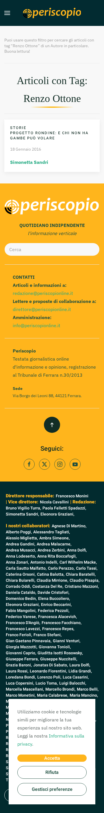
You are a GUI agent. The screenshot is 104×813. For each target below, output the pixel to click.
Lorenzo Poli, (49, 677)
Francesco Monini (72, 496)
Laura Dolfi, (79, 665)
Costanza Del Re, (47, 586)
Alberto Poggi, (19, 532)
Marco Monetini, (21, 695)
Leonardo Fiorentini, (48, 671)
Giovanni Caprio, (21, 653)
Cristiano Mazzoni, (82, 586)
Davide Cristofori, (53, 593)
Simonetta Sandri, (22, 514)
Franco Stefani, (48, 635)
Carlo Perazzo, (61, 568)
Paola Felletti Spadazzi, (64, 508)
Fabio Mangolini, (21, 611)
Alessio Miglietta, (22, 538)
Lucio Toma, (47, 683)
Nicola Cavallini (54, 502)
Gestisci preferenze (52, 789)
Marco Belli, (88, 689)
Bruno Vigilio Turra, (23, 508)
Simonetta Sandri (29, 162)
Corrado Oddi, (18, 586)
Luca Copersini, (20, 683)
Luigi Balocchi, (72, 683)
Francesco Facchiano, (61, 623)
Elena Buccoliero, (54, 599)
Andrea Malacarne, (54, 544)
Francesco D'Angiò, (23, 623)
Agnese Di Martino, (69, 526)
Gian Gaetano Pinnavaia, (28, 641)
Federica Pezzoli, (53, 611)
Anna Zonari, (17, 562)
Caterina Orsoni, (21, 574)
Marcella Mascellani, (25, 689)
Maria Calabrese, (52, 695)
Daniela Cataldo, (21, 593)
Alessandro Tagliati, (51, 532)
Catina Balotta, (50, 574)
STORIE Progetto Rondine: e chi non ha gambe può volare (49, 133)
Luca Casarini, (76, 677)
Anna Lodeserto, (21, 556)
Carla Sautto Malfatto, (26, 568)
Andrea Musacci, (21, 550)
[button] (7, 13)
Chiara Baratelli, (81, 574)
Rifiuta (52, 772)
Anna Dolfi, (77, 550)
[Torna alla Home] (52, 13)
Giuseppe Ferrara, (22, 659)
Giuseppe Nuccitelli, (58, 659)
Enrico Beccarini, (56, 605)
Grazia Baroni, (19, 665)
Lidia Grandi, (80, 671)
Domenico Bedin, (21, 599)
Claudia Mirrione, (52, 580)
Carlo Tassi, (86, 568)
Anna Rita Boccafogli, (57, 556)
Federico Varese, (21, 617)
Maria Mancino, (84, 695)
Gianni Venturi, (66, 641)
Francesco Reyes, (58, 629)
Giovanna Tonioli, (55, 647)
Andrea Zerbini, (52, 550)
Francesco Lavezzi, (23, 629)
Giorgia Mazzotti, (21, 647)
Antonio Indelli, (44, 562)
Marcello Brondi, (60, 689)
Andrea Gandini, (20, 544)
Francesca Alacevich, (57, 617)
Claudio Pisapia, (84, 580)
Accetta (52, 758)
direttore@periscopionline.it (42, 309)
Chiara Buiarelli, (20, 580)
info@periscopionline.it (36, 325)
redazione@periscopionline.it (43, 293)
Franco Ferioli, (19, 635)
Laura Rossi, (17, 671)
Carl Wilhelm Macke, (78, 562)
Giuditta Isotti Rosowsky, (60, 653)
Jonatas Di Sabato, (50, 665)
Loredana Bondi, (21, 677)
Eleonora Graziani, (57, 514)
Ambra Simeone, (54, 538)
